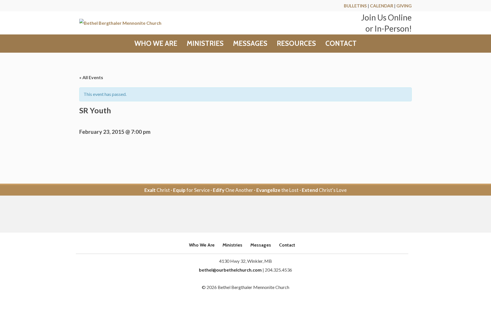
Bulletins (355, 5)
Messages (250, 43)
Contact (341, 43)
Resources (296, 43)
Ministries (205, 43)
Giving (404, 5)
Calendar (381, 5)
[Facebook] (238, 214)
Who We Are (155, 43)
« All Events (91, 77)
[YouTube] (253, 214)
